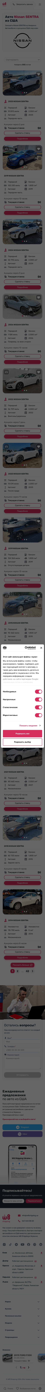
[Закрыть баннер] (41, 648)
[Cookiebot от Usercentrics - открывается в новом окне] (26, 648)
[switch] (38, 699)
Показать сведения (28, 725)
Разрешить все (22, 733)
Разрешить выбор (22, 742)
